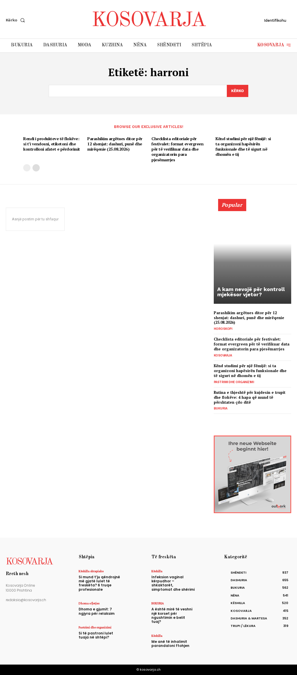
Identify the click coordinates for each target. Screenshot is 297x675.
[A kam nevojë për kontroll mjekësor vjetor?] (252, 254)
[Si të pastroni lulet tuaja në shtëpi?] (136, 633)
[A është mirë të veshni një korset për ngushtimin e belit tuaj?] (208, 609)
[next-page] (36, 167)
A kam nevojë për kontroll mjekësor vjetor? (251, 291)
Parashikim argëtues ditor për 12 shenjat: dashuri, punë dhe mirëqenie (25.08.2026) (114, 144)
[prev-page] (26, 167)
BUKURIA (220, 408)
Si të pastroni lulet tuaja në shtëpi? (96, 635)
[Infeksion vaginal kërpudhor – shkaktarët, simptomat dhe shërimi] (208, 577)
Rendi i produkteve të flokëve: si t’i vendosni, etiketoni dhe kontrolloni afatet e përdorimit (51, 144)
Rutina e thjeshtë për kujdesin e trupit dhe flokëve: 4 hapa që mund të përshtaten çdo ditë (249, 397)
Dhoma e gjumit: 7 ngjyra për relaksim (97, 611)
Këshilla (156, 571)
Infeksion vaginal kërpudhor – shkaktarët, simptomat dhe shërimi (173, 583)
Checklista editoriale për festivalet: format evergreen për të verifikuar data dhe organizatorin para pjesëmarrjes (177, 149)
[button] (16, 20)
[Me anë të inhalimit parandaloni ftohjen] (208, 642)
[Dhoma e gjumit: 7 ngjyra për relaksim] (136, 609)
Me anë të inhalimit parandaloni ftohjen (170, 643)
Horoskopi (223, 329)
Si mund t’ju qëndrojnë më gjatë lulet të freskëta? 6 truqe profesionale (99, 583)
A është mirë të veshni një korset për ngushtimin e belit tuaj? (171, 615)
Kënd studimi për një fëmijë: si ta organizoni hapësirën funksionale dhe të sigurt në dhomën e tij (243, 146)
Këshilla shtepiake (91, 571)
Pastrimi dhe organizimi (234, 382)
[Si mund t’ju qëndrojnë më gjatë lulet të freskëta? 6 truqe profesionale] (136, 577)
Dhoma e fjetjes (89, 603)
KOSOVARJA (223, 355)
